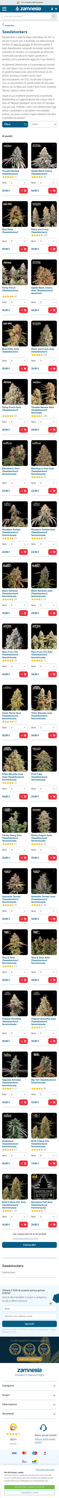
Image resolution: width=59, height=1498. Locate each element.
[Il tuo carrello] (56, 9)
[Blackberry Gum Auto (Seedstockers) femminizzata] (44, 453)
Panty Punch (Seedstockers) (10, 289)
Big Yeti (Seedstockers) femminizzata (43, 1081)
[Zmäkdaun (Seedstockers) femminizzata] (15, 1126)
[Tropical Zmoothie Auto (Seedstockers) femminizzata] (44, 1003)
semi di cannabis (21, 44)
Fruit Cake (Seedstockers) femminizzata (39, 777)
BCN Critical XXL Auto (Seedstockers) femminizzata (14, 1205)
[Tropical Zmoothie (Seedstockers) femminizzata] (15, 1003)
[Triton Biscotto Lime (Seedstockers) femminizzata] (44, 697)
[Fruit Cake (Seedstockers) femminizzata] (44, 759)
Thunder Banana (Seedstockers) (10, 172)
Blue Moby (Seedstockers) (10, 230)
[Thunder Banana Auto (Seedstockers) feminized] (44, 392)
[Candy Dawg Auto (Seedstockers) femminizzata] (15, 820)
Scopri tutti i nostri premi (29, 1359)
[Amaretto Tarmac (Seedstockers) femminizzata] (15, 881)
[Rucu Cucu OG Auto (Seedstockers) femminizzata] (44, 636)
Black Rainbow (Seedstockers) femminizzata (10, 593)
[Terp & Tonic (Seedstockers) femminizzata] (15, 942)
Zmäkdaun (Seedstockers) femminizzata (10, 1144)
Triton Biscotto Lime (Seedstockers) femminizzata (41, 716)
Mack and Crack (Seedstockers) (40, 230)
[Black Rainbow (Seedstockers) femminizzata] (15, 575)
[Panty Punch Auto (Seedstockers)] (15, 392)
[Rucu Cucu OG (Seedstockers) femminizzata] (15, 636)
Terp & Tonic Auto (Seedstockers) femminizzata (40, 960)
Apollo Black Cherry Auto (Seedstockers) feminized (42, 290)
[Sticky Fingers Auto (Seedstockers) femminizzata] (44, 820)
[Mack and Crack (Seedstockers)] (44, 214)
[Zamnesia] (28, 8)
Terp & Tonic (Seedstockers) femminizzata (10, 960)
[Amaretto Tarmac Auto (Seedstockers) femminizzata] (44, 881)
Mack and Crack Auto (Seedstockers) (42, 350)
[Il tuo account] (52, 8)
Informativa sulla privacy (45, 1469)
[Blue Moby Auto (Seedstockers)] (15, 333)
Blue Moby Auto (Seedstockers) (10, 350)
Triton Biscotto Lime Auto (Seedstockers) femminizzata (13, 777)
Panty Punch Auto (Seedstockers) (11, 408)
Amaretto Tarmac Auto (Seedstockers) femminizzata (43, 899)
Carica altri (29, 1244)
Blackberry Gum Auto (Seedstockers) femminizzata (42, 471)
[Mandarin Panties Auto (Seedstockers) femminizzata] (44, 514)
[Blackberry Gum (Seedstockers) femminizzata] (15, 453)
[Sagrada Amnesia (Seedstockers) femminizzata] (15, 1064)
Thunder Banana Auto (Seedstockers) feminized (42, 410)
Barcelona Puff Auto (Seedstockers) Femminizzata (41, 1205)
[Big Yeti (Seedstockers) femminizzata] (44, 1064)
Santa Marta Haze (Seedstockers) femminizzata (11, 716)
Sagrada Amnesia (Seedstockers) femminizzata (11, 1082)
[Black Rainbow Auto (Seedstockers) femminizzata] (44, 575)
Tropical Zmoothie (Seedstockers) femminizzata (11, 1021)
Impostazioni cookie (29, 1492)
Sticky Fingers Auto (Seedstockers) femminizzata (41, 838)
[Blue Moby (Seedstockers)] (15, 214)
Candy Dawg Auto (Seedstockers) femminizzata (11, 838)
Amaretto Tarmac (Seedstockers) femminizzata (11, 899)
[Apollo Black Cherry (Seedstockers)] (44, 155)
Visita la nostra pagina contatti (45, 1441)
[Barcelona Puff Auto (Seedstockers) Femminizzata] (44, 1187)
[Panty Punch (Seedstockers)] (15, 272)
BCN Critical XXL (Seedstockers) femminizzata (40, 1144)
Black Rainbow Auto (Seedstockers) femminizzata (41, 593)
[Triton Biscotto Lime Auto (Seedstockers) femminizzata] (15, 759)
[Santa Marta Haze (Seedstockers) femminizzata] (15, 697)
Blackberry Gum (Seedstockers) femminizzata (10, 471)
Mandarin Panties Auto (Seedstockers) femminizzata (43, 532)
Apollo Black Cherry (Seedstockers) (41, 172)
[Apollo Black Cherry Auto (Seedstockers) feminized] (44, 272)
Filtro (7, 124)
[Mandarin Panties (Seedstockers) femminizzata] (15, 514)
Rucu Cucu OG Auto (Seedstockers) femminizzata (41, 654)
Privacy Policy (43, 1329)
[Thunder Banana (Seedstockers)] (15, 155)
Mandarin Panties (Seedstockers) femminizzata (11, 532)
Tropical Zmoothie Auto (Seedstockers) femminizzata (43, 1021)
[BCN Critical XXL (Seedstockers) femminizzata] (44, 1126)
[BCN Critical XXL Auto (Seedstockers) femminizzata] (15, 1187)
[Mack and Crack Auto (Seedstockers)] (44, 333)
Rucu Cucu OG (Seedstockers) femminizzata (10, 654)
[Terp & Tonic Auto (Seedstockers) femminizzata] (44, 942)
